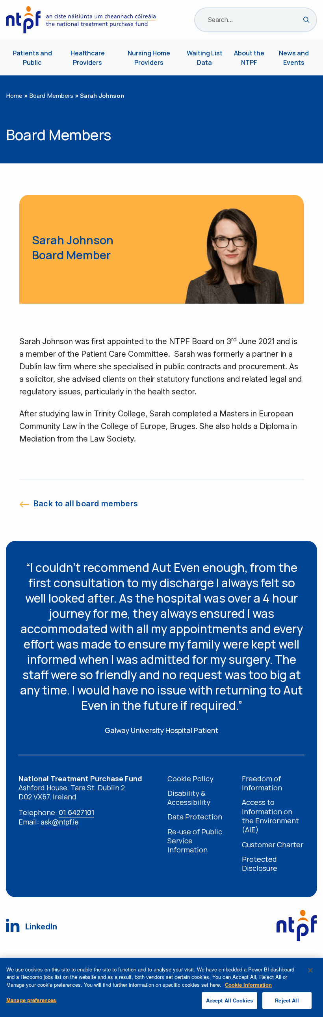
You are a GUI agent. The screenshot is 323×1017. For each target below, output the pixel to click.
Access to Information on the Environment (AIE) (270, 816)
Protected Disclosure (259, 864)
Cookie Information (248, 984)
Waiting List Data (205, 58)
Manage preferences (31, 1000)
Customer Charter (272, 844)
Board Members (51, 95)
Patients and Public (32, 58)
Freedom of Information (262, 783)
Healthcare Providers (88, 58)
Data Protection (194, 816)
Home (14, 95)
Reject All (287, 1000)
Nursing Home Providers (149, 58)
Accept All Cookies (229, 1000)
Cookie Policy (190, 778)
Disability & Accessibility (188, 798)
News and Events (294, 58)
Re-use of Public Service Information (194, 841)
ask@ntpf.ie (59, 822)
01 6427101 (76, 812)
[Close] (310, 970)
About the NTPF (249, 58)
